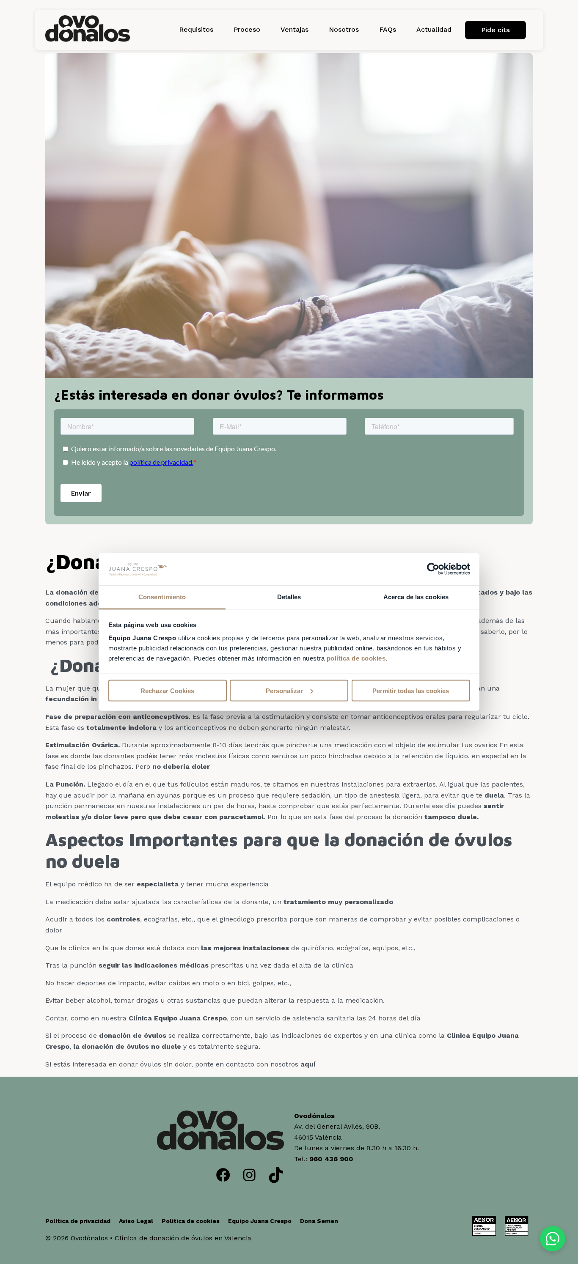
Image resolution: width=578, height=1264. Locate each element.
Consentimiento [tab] (162, 596)
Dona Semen (319, 1220)
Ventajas (294, 29)
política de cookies (356, 658)
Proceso (247, 29)
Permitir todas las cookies (410, 690)
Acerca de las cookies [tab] (416, 596)
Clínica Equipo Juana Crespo (178, 1018)
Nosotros (344, 29)
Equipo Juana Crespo (260, 1220)
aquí (308, 1064)
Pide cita (495, 30)
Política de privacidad (77, 1220)
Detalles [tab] (289, 596)
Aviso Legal (136, 1220)
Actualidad (433, 29)
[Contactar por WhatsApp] (552, 1238)
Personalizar (284, 690)
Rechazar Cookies (167, 690)
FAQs (387, 29)
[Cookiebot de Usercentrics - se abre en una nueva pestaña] (433, 569)
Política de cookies (191, 1220)
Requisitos (196, 29)
